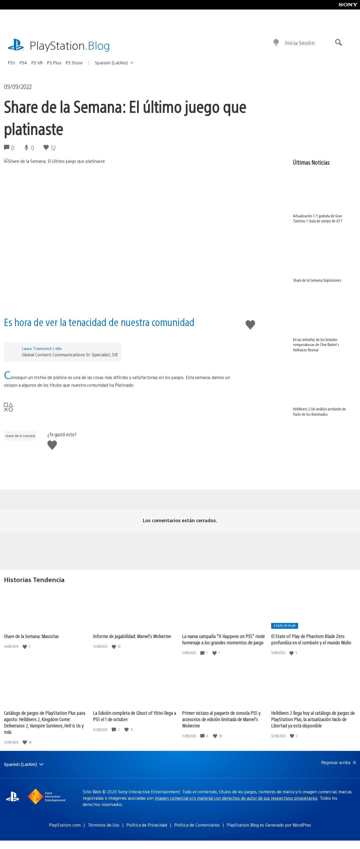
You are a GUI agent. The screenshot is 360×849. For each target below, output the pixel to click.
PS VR (37, 62)
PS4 (23, 62)
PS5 (11, 62)
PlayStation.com (65, 825)
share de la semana (20, 436)
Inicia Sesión (300, 42)
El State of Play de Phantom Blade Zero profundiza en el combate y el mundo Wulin (311, 639)
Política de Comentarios (197, 825)
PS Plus (54, 62)
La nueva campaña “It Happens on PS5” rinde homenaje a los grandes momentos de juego (223, 639)
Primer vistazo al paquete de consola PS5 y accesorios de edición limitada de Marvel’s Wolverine (221, 719)
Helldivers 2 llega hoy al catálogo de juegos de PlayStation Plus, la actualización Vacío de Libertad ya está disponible (313, 719)
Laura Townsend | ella (41, 348)
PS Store (74, 62)
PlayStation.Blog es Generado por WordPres (269, 825)
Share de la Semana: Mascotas (31, 636)
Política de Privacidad (147, 825)
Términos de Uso (103, 825)
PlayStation (70, 45)
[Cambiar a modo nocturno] (276, 42)
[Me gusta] (25, 646)
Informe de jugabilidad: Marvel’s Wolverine (132, 636)
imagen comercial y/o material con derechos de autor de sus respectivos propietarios (236, 798)
